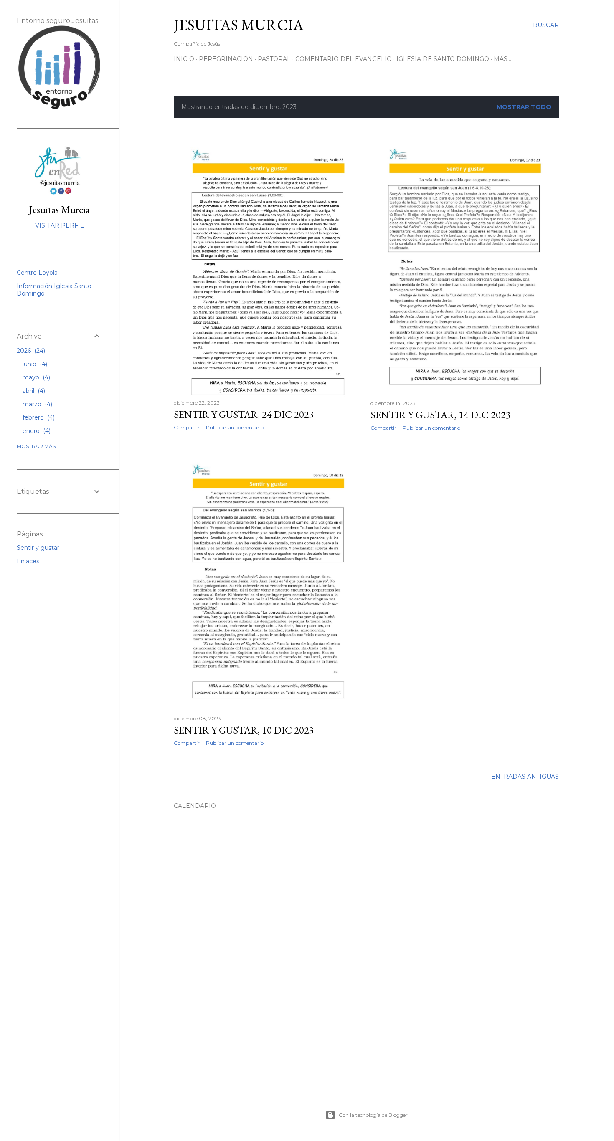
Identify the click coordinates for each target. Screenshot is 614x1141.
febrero (38, 417)
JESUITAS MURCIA (239, 25)
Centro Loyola (37, 272)
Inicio (184, 59)
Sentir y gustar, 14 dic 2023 (440, 414)
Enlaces (28, 561)
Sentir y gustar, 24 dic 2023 (244, 414)
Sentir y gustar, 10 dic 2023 (244, 730)
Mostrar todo (524, 107)
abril (33, 391)
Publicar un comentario (235, 427)
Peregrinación (226, 59)
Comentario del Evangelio (343, 59)
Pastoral (274, 59)
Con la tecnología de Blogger (373, 1115)
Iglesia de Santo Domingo (442, 59)
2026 (30, 350)
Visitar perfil (59, 225)
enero (36, 431)
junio (34, 364)
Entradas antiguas (525, 776)
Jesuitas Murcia (59, 209)
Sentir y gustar (38, 548)
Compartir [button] (187, 427)
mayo (35, 377)
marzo (37, 404)
